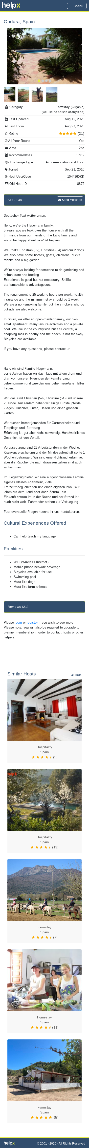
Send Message (71, 200)
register (32, 622)
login (18, 622)
